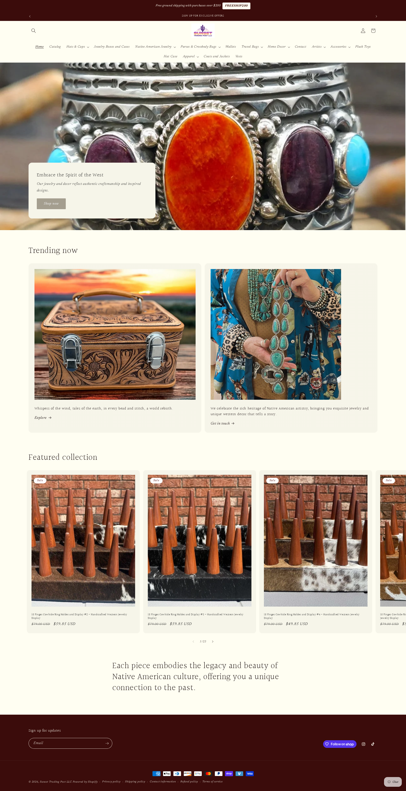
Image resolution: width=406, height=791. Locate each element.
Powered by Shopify (85, 782)
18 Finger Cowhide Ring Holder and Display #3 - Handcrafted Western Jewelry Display (195, 616)
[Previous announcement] (29, 16)
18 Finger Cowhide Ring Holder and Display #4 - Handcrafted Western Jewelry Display (311, 616)
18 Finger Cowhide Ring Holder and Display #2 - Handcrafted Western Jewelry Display (79, 616)
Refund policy (189, 781)
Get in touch (220, 424)
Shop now (51, 203)
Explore (40, 418)
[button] (34, 31)
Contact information (163, 781)
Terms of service (212, 781)
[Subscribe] (107, 743)
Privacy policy (111, 781)
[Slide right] (212, 641)
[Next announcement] (376, 16)
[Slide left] (193, 641)
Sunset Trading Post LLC (56, 782)
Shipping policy (135, 781)
